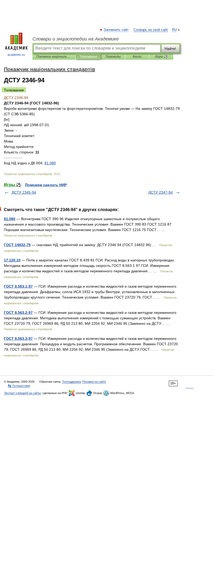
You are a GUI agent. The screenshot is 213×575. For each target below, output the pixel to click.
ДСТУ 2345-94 (24, 192)
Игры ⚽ (161, 56)
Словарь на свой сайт (151, 30)
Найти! (170, 48)
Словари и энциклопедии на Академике (75, 39)
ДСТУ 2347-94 (160, 192)
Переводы (113, 56)
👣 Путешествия (19, 385)
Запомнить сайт (116, 30)
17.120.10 (12, 260)
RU (174, 30)
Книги (137, 56)
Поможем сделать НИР (46, 185)
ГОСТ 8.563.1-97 (18, 286)
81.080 (9, 219)
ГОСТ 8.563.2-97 (18, 312)
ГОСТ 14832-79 (17, 245)
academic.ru (16, 55)
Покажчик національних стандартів (53, 56)
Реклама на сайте (94, 381)
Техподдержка (71, 381)
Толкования (88, 56)
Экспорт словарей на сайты (22, 393)
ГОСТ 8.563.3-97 (18, 338)
